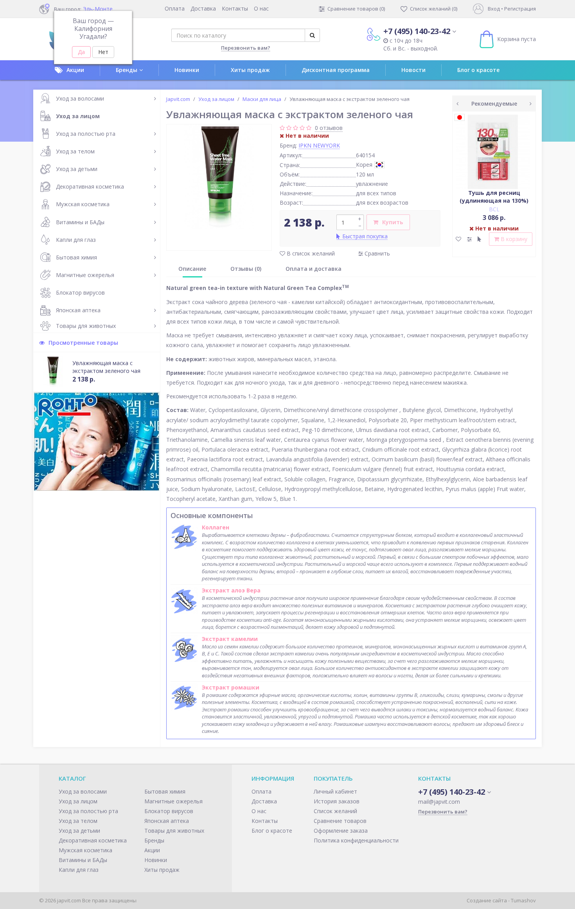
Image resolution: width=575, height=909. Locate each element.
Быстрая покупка (365, 236)
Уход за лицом (78, 116)
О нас (261, 8)
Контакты (235, 8)
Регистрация (520, 8)
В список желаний (310, 253)
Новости (413, 70)
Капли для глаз (76, 239)
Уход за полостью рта (85, 133)
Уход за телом (75, 151)
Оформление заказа (341, 830)
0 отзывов (329, 127)
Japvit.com (178, 99)
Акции (75, 70)
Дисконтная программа (336, 70)
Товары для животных (86, 325)
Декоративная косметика (90, 186)
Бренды (126, 70)
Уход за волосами (80, 98)
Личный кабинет (335, 791)
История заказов (336, 801)
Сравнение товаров (340, 820)
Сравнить (376, 253)
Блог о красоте (478, 70)
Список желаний (335, 811)
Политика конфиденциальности (356, 840)
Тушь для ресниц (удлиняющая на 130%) (494, 196)
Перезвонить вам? (245, 47)
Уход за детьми (76, 169)
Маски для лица (262, 99)
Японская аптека (78, 310)
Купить (392, 222)
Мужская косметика (83, 204)
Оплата (175, 8)
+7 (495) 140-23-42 (416, 31)
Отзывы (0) (245, 268)
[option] (219, 176)
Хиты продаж (250, 70)
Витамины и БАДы (80, 222)
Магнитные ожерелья (85, 275)
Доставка (203, 8)
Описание (192, 268)
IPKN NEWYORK (319, 145)
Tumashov (523, 900)
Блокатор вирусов (80, 292)
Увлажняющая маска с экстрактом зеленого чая (106, 366)
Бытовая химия (76, 257)
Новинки (186, 70)
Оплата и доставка (313, 268)
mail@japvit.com (439, 801)
